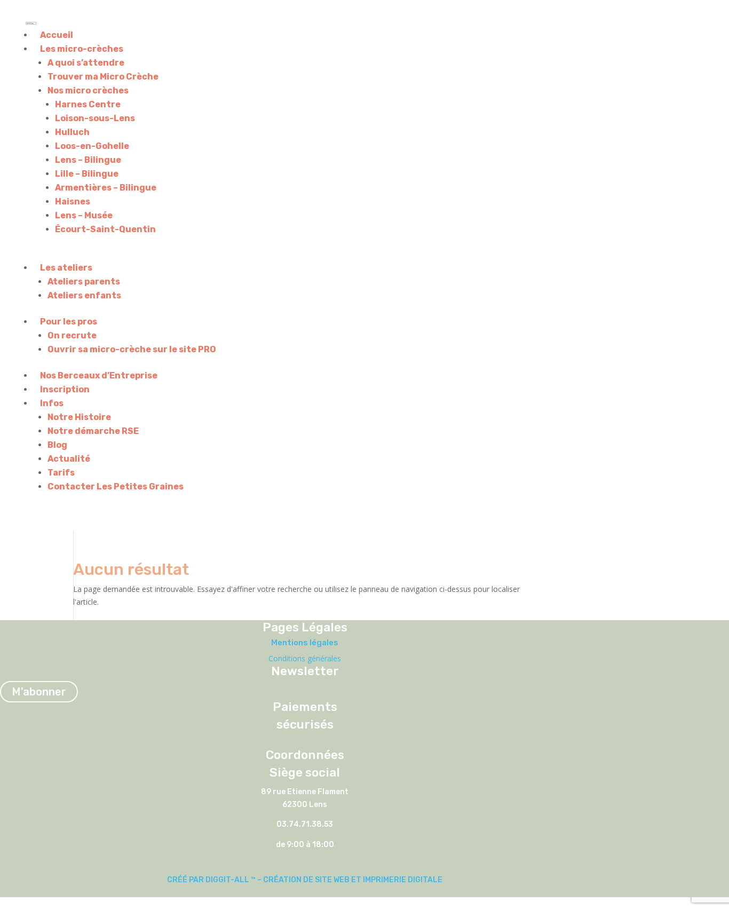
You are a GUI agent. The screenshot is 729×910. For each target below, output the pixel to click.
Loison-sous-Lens (95, 118)
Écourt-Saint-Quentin (105, 229)
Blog (57, 445)
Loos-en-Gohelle (92, 146)
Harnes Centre (88, 104)
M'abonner (39, 691)
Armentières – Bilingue (105, 188)
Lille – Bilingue (86, 174)
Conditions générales (304, 658)
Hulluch (72, 132)
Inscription (65, 389)
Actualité (68, 459)
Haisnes (72, 201)
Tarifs (61, 473)
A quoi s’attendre (85, 63)
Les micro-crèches (81, 49)
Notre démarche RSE (93, 431)
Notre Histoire (79, 417)
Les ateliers (66, 268)
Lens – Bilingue (88, 160)
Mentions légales (304, 642)
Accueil (56, 35)
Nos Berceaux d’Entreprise (98, 375)
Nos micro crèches (88, 90)
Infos (52, 403)
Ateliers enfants (84, 295)
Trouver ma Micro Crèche (103, 77)
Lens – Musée (84, 215)
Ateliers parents (83, 281)
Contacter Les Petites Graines (115, 486)
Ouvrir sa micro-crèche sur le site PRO (131, 349)
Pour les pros (68, 321)
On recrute (72, 335)
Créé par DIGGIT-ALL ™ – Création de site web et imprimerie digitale (304, 879)
